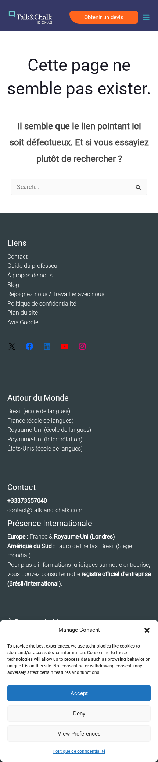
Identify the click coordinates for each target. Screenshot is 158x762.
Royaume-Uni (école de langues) (49, 429)
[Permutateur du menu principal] (146, 17)
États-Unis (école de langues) (45, 448)
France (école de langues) (40, 420)
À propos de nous (30, 275)
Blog (13, 284)
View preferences (79, 733)
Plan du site (22, 312)
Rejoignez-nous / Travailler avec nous (55, 294)
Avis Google (22, 322)
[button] (147, 630)
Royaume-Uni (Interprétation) (44, 439)
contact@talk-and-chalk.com (44, 510)
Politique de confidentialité (79, 751)
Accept (79, 693)
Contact (17, 256)
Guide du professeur (33, 265)
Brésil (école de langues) (38, 411)
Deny (79, 713)
